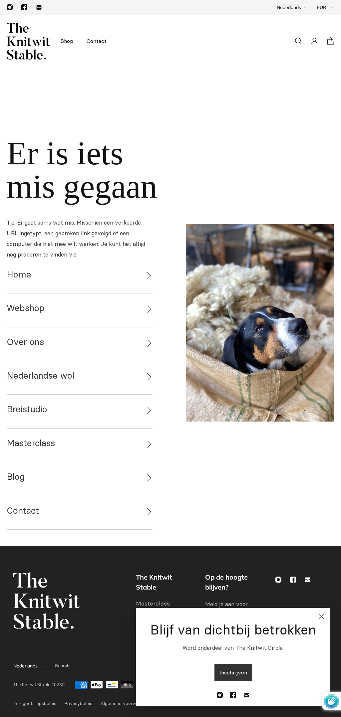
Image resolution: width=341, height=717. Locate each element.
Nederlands (289, 7)
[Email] (39, 7)
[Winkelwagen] (330, 41)
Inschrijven (233, 672)
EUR (321, 7)
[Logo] (28, 41)
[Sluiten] (322, 617)
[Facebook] (24, 7)
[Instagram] (9, 7)
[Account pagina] (314, 41)
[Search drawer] (298, 41)
